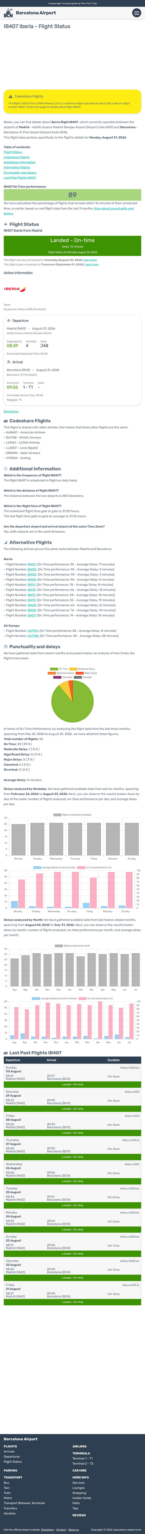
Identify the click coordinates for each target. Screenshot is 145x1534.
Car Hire (79, 1470)
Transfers (10, 1508)
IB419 (31, 600)
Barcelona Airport (36, 13)
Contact (61, 1529)
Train (7, 1493)
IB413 (32, 590)
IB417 (31, 595)
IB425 (32, 610)
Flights (10, 1446)
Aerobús (10, 1513)
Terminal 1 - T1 (82, 1458)
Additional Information (19, 162)
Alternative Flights (17, 167)
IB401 (32, 564)
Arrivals (9, 1451)
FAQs (76, 1503)
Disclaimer (47, 1529)
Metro (8, 1498)
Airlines (79, 1446)
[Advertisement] (72, 59)
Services (78, 1483)
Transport (13, 1477)
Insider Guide (81, 1498)
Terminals (81, 1453)
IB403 (32, 569)
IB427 (31, 615)
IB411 (31, 584)
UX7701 (33, 631)
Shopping (79, 1493)
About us (73, 1529)
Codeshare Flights (16, 157)
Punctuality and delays (20, 172)
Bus (6, 1483)
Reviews (79, 1515)
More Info (80, 1477)
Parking (10, 1470)
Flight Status (13, 152)
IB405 (32, 574)
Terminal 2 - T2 (82, 1463)
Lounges (78, 1488)
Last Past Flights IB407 (20, 178)
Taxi (6, 1488)
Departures (12, 1456)
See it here (90, 260)
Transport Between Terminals (24, 1503)
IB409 (32, 579)
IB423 (32, 605)
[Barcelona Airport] (8, 12)
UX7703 (33, 636)
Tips (75, 1508)
